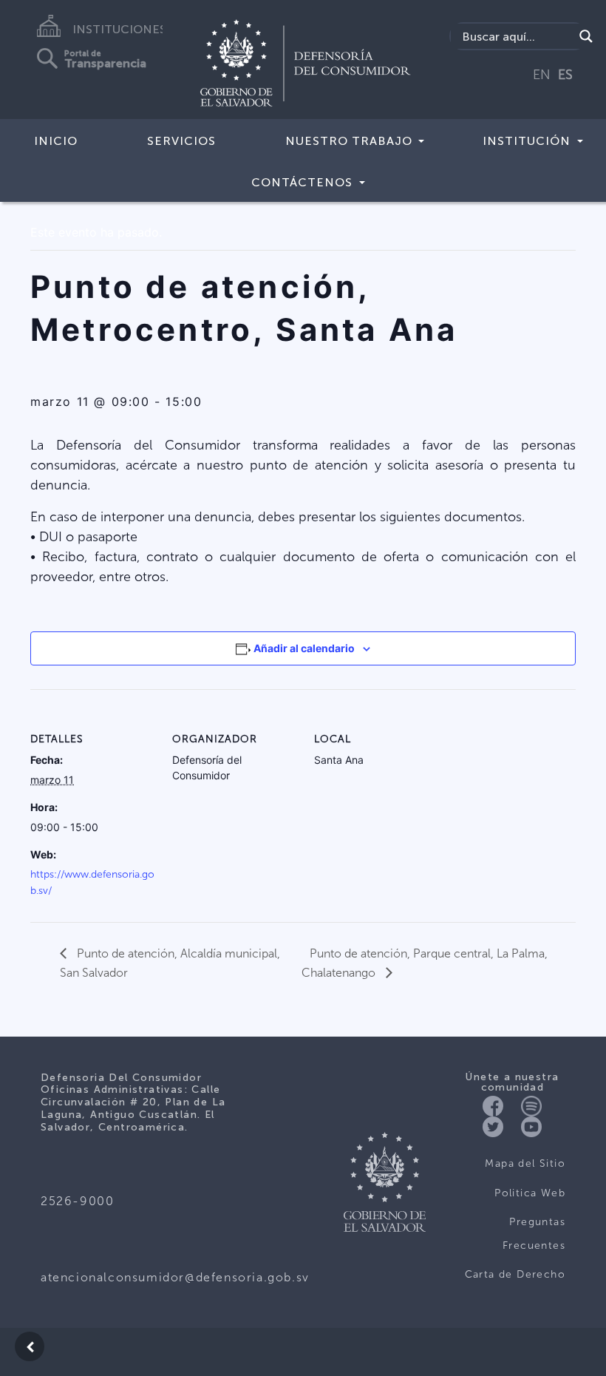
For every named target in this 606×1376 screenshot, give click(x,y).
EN (542, 75)
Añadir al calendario (304, 648)
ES (565, 75)
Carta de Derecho (515, 1274)
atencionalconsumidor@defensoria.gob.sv (175, 1277)
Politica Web (529, 1193)
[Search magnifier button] (586, 36)
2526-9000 (77, 1201)
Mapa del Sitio (525, 1163)
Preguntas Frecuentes (534, 1234)
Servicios (181, 141)
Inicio (56, 141)
